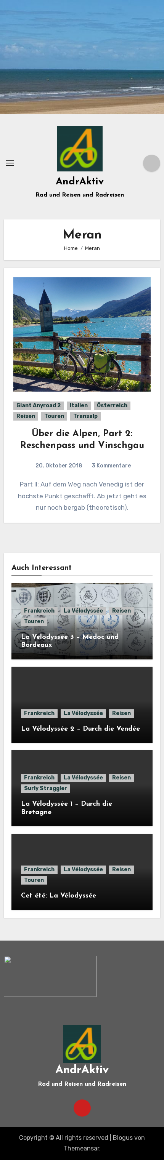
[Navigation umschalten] (10, 163)
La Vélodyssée (83, 611)
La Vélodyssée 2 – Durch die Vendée (80, 729)
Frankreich (39, 611)
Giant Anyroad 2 (38, 405)
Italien (79, 405)
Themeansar (81, 1148)
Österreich (112, 405)
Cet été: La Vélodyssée (58, 896)
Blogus (123, 1137)
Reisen (25, 416)
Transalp (85, 416)
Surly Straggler (45, 788)
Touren (54, 416)
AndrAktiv (80, 182)
